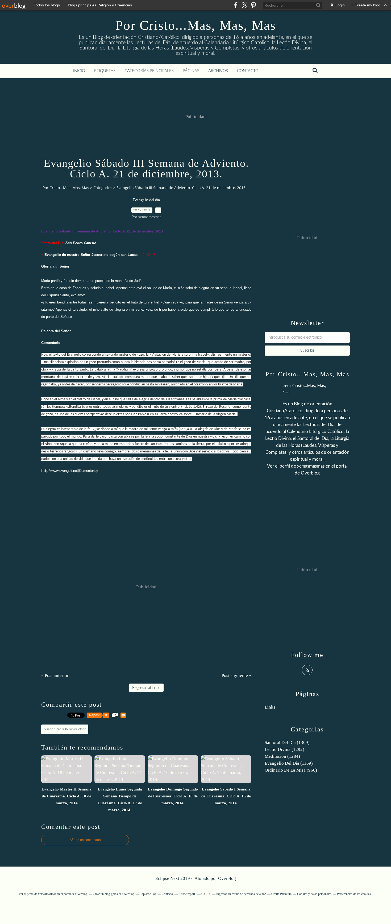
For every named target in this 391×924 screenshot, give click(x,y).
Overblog (227, 878)
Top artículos (148, 894)
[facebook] (235, 5)
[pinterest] (253, 5)
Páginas (191, 71)
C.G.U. (206, 894)
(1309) (287, 742)
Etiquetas (104, 71)
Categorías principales (149, 71)
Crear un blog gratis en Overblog (113, 894)
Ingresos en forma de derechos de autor (241, 894)
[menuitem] (79, 71)
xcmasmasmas (311, 466)
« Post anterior (55, 675)
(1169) (289, 763)
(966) (291, 770)
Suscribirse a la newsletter (65, 729)
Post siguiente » (236, 675)
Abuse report (187, 894)
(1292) (284, 749)
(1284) (282, 756)
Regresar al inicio (146, 688)
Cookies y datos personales (314, 894)
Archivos (218, 71)
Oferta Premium (281, 894)
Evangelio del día (146, 200)
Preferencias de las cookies (354, 894)
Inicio (79, 71)
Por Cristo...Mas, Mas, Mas (195, 25)
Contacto (248, 71)
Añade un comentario (85, 840)
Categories (102, 187)
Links (270, 707)
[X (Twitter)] (244, 5)
